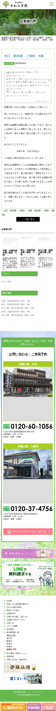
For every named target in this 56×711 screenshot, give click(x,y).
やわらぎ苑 (9, 63)
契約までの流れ (13, 610)
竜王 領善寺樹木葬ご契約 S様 (15, 304)
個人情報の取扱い (20, 692)
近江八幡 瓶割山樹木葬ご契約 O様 (17, 308)
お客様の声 (11, 613)
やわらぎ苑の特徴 (14, 607)
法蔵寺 (9, 646)
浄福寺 (9, 649)
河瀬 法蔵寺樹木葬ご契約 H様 (15, 301)
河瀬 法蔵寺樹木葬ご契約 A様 (15, 312)
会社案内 (10, 629)
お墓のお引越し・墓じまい (17, 617)
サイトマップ (37, 692)
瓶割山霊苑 (11, 635)
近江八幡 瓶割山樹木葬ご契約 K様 (17, 315)
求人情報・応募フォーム (17, 653)
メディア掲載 (12, 626)
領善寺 (9, 644)
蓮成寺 (9, 641)
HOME (9, 601)
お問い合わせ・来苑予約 (17, 660)
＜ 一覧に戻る (28, 219)
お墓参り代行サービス (16, 620)
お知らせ (10, 623)
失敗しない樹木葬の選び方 (17, 604)
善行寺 (9, 638)
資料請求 (10, 656)
